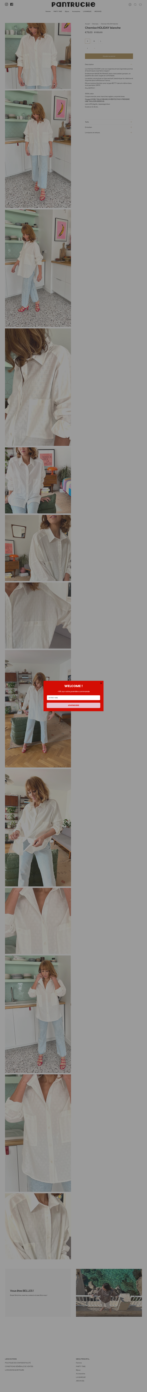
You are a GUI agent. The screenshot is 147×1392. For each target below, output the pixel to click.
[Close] (101, 683)
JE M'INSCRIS (73, 705)
